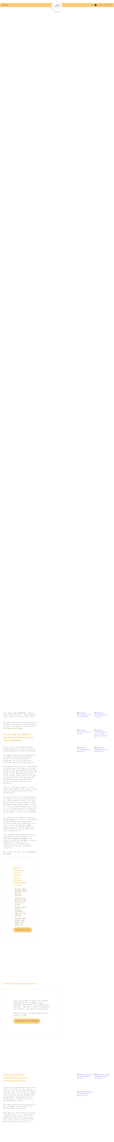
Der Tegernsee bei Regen (13, 728)
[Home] (57, 6)
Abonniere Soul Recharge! (27, 1021)
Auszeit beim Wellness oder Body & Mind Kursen (21, 901)
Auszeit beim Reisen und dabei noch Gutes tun (20, 921)
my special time (23, 930)
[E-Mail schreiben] (95, 5)
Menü (6, 5)
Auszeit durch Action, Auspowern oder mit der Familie (21, 911)
